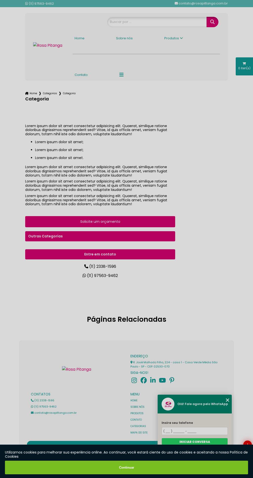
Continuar (126, 467)
